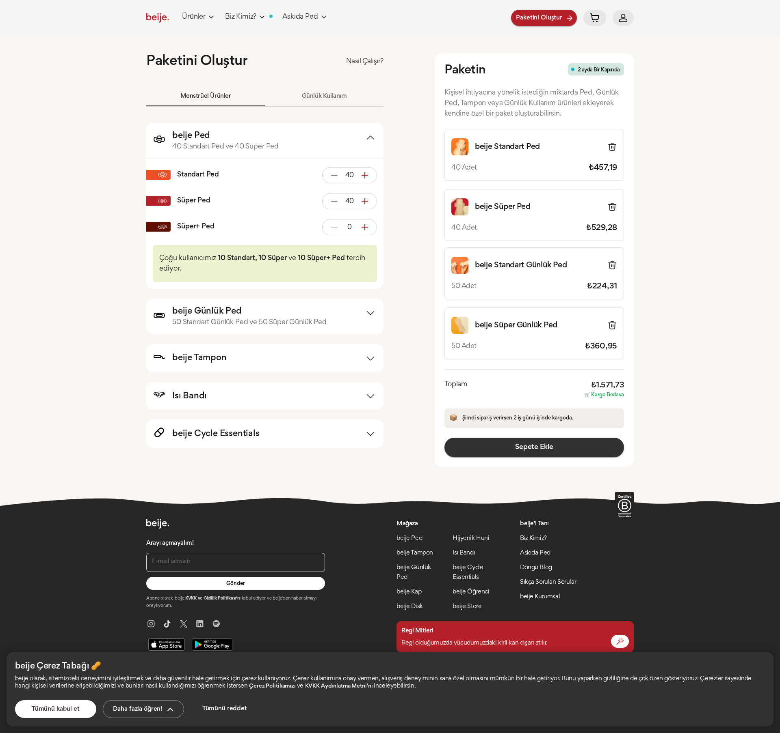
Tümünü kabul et (56, 709)
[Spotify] (216, 624)
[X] (183, 624)
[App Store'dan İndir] (166, 644)
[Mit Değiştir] (620, 641)
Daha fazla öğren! (137, 709)
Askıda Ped (300, 17)
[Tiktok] (167, 624)
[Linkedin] (200, 624)
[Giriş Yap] (623, 18)
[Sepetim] (594, 18)
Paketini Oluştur (539, 18)
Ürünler (194, 17)
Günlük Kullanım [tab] (324, 96)
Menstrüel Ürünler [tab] (205, 96)
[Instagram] (151, 624)
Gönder (235, 583)
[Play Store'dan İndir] (212, 644)
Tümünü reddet (224, 709)
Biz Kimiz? (240, 17)
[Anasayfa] (157, 18)
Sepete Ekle (534, 447)
